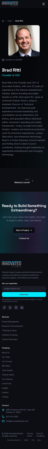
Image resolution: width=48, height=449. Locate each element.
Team (9, 21)
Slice (39, 440)
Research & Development (12, 326)
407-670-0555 (12, 417)
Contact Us (24, 238)
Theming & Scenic (9, 330)
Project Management (10, 322)
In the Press (6, 384)
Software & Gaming (9, 335)
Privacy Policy (30, 434)
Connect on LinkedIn (13, 60)
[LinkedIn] (22, 307)
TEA (32, 440)
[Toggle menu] (43, 3)
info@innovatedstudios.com (17, 421)
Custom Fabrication (9, 339)
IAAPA (26, 440)
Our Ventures (7, 379)
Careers (5, 392)
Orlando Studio (8, 375)
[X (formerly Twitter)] (10, 307)
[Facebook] (4, 307)
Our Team (6, 357)
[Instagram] (16, 307)
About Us (5, 353)
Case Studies (7, 370)
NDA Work (6, 366)
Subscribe (24, 294)
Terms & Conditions (40, 434)
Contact (5, 397)
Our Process (7, 361)
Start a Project (22, 230)
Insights (5, 388)
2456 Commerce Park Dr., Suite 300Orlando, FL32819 (20, 411)
